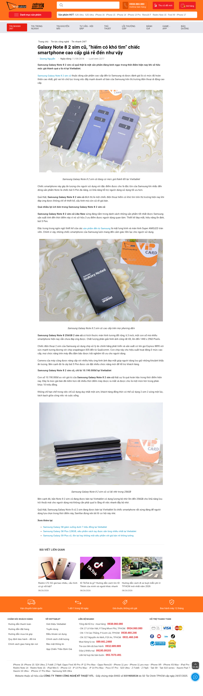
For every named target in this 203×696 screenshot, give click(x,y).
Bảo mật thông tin (55, 644)
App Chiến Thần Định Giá (59, 649)
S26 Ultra (79, 15)
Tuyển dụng (52, 629)
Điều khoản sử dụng (56, 634)
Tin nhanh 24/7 (14, 27)
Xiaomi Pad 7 (183, 668)
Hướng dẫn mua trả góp (20, 634)
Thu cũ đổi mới (165, 5)
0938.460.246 (129, 632)
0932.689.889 (113, 646)
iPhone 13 (66, 668)
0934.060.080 (134, 628)
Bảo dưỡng (185, 27)
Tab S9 (154, 668)
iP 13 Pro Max (80, 668)
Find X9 (171, 15)
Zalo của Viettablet (167, 636)
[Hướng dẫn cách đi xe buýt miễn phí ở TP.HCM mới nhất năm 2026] (142, 568)
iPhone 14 (121, 15)
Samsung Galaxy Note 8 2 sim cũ (54, 75)
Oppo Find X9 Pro (71, 664)
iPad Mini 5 (53, 668)
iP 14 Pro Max (96, 668)
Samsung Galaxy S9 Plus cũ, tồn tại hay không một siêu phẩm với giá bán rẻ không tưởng (88, 535)
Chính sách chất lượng (57, 639)
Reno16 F (146, 15)
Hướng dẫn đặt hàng (18, 629)
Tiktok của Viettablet (173, 636)
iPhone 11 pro (121, 664)
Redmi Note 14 (20, 668)
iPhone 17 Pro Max (40, 671)
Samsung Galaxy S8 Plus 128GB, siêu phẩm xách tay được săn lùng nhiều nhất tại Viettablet (89, 531)
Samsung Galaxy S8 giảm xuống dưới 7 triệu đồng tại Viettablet (75, 527)
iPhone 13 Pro (134, 15)
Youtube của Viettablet (160, 636)
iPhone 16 (100, 15)
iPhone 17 (181, 15)
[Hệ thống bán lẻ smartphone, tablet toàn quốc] (17, 5)
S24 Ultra (40, 664)
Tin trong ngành (37, 27)
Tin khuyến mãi (62, 27)
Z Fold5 (135, 668)
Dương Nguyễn (48, 58)
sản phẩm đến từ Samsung (96, 228)
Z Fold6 (49, 664)
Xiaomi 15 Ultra (21, 671)
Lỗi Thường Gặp (128, 27)
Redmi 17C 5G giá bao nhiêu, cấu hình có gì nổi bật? (57, 585)
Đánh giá (149, 27)
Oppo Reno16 (105, 664)
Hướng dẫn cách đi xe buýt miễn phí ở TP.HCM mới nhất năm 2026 (141, 585)
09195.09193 (103, 650)
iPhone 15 (110, 15)
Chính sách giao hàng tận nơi (23, 644)
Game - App (166, 27)
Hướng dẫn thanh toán (19, 624)
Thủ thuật (107, 27)
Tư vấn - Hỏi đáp (86, 27)
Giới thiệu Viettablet (56, 624)
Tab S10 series (167, 668)
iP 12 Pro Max (88, 664)
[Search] (61, 5)
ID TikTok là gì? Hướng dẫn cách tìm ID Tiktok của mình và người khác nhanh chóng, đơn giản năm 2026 (100, 585)
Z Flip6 (57, 664)
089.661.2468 (104, 641)
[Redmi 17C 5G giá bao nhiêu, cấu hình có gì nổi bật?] (58, 568)
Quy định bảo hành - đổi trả (22, 639)
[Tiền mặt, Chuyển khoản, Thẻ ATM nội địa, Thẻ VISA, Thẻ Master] (167, 628)
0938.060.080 (137, 5)
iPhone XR (156, 664)
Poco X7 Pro (112, 668)
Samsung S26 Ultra (62, 671)
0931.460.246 (130, 637)
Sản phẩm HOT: (66, 14)
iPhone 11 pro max (139, 664)
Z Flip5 (144, 668)
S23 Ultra (125, 668)
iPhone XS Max (171, 664)
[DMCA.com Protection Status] (171, 644)
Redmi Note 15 (159, 15)
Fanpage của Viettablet (153, 636)
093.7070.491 (113, 655)
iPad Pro (185, 664)
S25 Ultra (89, 15)
